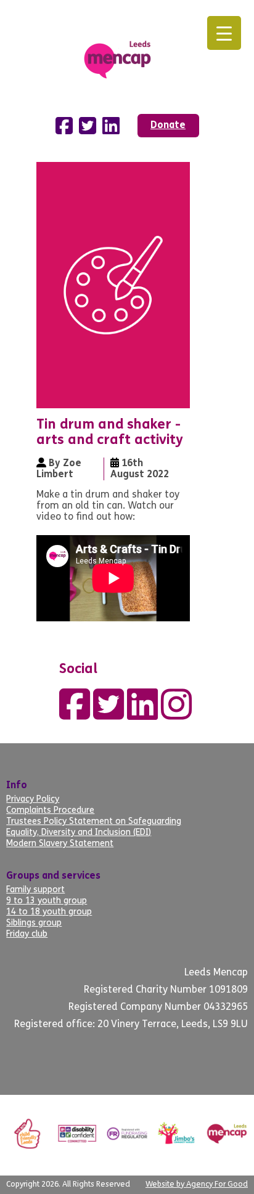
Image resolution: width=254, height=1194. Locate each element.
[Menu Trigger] (224, 33)
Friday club (26, 934)
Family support (35, 890)
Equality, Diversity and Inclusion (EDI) (78, 832)
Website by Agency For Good (196, 1184)
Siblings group (34, 923)
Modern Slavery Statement (59, 844)
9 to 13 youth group (46, 901)
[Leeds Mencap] (127, 57)
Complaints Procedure (50, 810)
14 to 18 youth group (49, 912)
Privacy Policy (32, 799)
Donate (168, 126)
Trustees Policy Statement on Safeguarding (93, 821)
